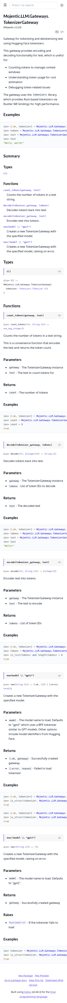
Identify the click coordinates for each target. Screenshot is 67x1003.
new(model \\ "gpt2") (17, 226)
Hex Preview (42, 975)
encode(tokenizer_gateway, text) (24, 216)
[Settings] (62, 5)
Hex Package (25, 975)
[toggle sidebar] (4, 5)
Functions (10, 183)
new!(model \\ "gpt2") (17, 242)
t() (5, 173)
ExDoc (27, 992)
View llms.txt (36, 980)
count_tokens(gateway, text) (22, 190)
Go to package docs (15, 980)
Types (7, 167)
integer (30, 454)
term (5, 688)
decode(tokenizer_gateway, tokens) (26, 205)
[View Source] (59, 271)
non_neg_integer (12, 328)
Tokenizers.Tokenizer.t (32, 289)
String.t (37, 324)
